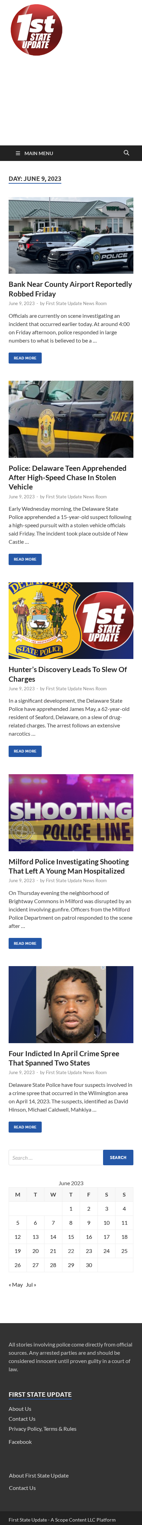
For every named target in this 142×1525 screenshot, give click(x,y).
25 (124, 1250)
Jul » (31, 1284)
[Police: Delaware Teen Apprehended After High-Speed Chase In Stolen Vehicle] (71, 422)
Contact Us (22, 1418)
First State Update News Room (76, 303)
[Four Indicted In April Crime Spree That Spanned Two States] (71, 1007)
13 (35, 1236)
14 (53, 1236)
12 (17, 1236)
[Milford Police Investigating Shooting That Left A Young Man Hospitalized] (71, 815)
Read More (23, 356)
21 (53, 1250)
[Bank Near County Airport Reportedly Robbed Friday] (71, 238)
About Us (20, 1408)
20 (35, 1250)
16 (89, 1236)
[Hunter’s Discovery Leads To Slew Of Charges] (71, 623)
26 (17, 1265)
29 (71, 1265)
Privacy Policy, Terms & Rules (43, 1428)
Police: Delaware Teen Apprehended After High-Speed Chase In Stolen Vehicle (67, 477)
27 (35, 1265)
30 (89, 1265)
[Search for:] (71, 1157)
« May (16, 1284)
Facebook (20, 1441)
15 (71, 1236)
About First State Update (39, 1475)
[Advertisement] (71, 102)
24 (106, 1250)
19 (17, 1250)
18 (124, 1236)
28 (53, 1265)
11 (124, 1222)
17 (106, 1236)
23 (89, 1250)
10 (106, 1222)
